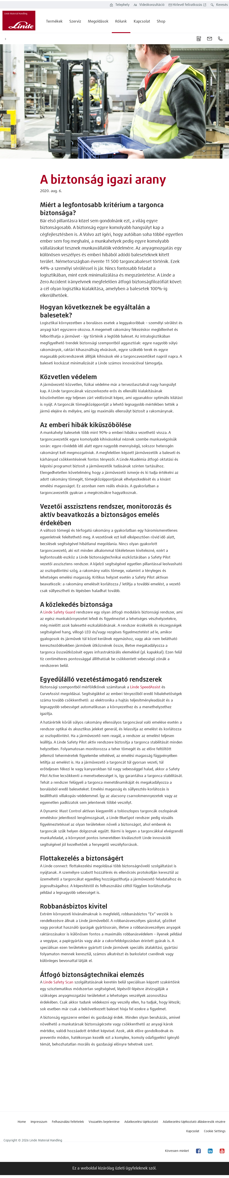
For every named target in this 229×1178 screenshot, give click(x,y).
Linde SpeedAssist (145, 687)
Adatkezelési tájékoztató (141, 1121)
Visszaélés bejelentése (104, 1121)
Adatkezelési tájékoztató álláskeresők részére (194, 1121)
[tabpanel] (114, 101)
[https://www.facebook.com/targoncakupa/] (198, 1151)
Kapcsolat (192, 1131)
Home (22, 1121)
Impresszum (39, 1121)
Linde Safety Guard (59, 612)
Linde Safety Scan (58, 982)
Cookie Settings (214, 1131)
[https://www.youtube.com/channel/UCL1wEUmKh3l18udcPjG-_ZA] (221, 1151)
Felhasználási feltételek (68, 1121)
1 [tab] (114, 154)
